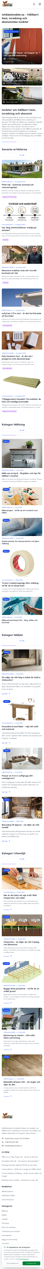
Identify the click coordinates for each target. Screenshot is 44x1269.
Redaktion (7, 1186)
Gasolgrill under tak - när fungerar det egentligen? (20, 1161)
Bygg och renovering (11, 31)
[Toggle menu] (39, 4)
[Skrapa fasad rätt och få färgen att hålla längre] (22, 95)
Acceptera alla (31, 1263)
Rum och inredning (8, 1227)
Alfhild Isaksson (7, 181)
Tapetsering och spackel (11, 1231)
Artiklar (6, 1152)
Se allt (22, 155)
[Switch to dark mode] (34, 4)
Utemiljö (5, 240)
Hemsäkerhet (7, 325)
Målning (6, 441)
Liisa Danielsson (7, 224)
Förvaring (5, 1223)
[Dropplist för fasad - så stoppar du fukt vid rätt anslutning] (22, 46)
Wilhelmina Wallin (8, 267)
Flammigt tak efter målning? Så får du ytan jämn (19, 1165)
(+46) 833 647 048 (11, 1142)
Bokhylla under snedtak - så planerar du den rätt (20, 1180)
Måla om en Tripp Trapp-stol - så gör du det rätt (19, 1157)
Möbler (7, 652)
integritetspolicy (23, 1259)
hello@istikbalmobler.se (13, 1146)
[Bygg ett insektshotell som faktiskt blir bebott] (22, 77)
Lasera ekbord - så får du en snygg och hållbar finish (21, 1169)
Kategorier (7, 1206)
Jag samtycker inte (13, 1263)
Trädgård (7, 70)
